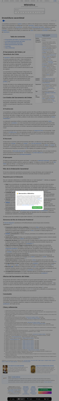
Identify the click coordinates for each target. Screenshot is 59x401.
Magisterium (40, 198)
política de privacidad (25, 205)
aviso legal (32, 205)
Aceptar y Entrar (37, 207)
